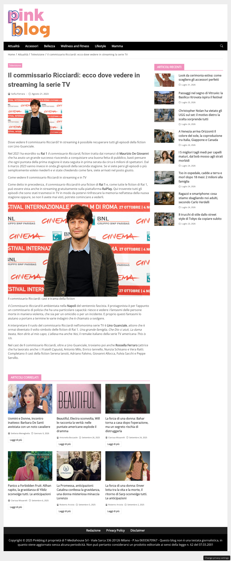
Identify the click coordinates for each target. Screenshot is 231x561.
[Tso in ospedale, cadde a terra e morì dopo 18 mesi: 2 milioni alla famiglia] (164, 177)
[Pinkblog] (29, 23)
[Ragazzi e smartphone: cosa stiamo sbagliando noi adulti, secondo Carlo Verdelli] (164, 198)
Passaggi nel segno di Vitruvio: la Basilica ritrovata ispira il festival (201, 95)
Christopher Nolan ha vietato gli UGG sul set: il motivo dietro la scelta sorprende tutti (200, 115)
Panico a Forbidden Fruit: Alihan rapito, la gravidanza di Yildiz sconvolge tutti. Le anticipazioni (29, 490)
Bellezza (49, 46)
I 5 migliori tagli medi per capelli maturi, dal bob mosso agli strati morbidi (201, 156)
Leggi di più (16, 439)
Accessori (31, 46)
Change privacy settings (217, 557)
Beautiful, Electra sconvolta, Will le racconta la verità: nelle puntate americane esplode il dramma (78, 424)
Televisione (15, 65)
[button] (221, 46)
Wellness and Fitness (75, 46)
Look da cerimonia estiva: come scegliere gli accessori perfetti (200, 77)
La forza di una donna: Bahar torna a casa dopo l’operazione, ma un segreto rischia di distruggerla (126, 424)
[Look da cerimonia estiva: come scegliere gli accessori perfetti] (164, 80)
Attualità (13, 46)
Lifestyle (100, 46)
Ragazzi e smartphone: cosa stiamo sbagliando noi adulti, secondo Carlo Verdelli (198, 198)
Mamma (117, 46)
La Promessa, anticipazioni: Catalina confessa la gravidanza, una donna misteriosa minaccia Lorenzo (78, 492)
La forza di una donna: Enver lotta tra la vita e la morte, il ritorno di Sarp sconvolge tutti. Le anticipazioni (126, 492)
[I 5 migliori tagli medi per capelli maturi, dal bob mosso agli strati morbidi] (164, 157)
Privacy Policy (115, 530)
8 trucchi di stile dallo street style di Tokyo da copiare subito (200, 217)
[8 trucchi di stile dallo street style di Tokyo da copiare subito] (164, 219)
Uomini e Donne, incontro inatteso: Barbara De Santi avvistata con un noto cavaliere (29, 422)
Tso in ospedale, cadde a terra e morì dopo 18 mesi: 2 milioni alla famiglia (201, 177)
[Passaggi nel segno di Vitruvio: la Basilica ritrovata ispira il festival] (164, 97)
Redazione (93, 530)
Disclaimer (137, 530)
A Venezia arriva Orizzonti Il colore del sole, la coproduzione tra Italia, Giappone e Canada (200, 135)
